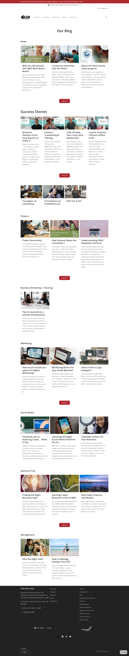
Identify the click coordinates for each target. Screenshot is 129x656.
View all (64, 101)
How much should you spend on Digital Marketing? (34, 370)
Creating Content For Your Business (92, 438)
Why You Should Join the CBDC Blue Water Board (33, 68)
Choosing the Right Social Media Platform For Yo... (63, 439)
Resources (53, 595)
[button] (37, 17)
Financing (53, 589)
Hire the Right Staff (32, 559)
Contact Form (84, 592)
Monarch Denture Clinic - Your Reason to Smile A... (30, 136)
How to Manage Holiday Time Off (61, 560)
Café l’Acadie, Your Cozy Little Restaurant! (75, 135)
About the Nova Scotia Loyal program (93, 67)
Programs (53, 592)
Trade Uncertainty (32, 240)
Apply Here (53, 601)
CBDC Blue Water (104, 651)
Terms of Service (85, 616)
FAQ (81, 595)
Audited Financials (85, 607)
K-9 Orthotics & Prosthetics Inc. (52, 202)
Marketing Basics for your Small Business (63, 368)
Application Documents (87, 610)
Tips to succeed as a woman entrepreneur (33, 313)
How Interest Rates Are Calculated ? (64, 241)
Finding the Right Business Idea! (31, 496)
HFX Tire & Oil (74, 201)
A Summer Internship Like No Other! (63, 67)
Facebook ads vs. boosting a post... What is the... (34, 439)
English (24, 652)
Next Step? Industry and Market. (91, 496)
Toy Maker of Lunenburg (29, 202)
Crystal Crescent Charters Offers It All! (97, 135)
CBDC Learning (84, 613)
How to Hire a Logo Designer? (91, 368)
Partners (82, 601)
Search (82, 589)
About (52, 598)
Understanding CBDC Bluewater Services (92, 241)
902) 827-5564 (29, 612)
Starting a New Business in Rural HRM (64, 496)
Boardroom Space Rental (87, 598)
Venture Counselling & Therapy (51, 135)
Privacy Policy (84, 620)
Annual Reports (84, 604)
